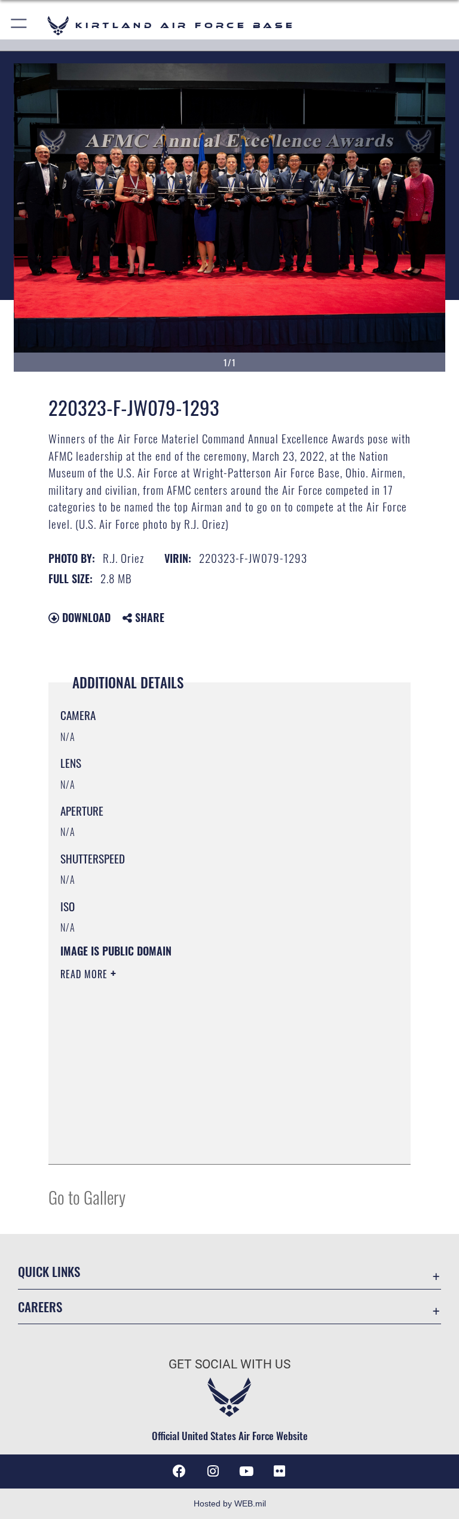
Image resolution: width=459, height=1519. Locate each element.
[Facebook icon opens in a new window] (179, 1471)
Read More (85, 974)
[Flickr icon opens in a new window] (280, 1471)
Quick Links (49, 1271)
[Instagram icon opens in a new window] (213, 1471)
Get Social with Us (229, 1364)
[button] (19, 25)
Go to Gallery (87, 1196)
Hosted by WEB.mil (230, 1503)
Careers (40, 1306)
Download (85, 617)
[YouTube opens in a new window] (246, 1471)
